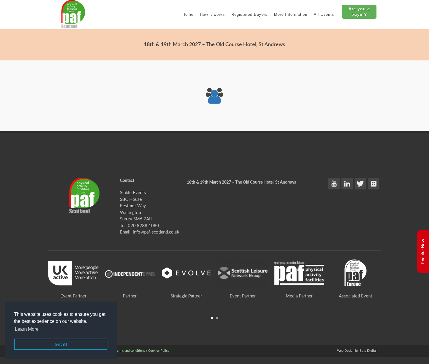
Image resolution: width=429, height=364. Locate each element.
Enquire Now (423, 251)
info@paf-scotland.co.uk (156, 232)
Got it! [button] (61, 344)
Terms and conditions (130, 350)
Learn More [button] (27, 329)
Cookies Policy (158, 350)
